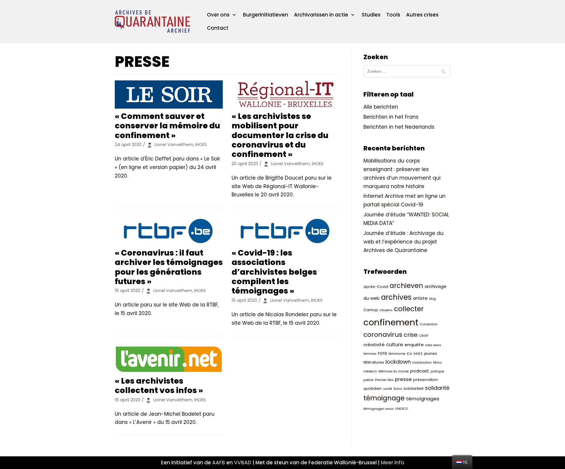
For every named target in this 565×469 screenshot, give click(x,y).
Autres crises (422, 14)
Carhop (370, 310)
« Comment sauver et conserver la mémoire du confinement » (167, 126)
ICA (409, 354)
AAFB (218, 462)
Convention (429, 324)
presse (403, 379)
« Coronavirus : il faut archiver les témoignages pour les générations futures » (169, 267)
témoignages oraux (378, 409)
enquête (414, 345)
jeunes (430, 353)
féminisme (396, 354)
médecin (370, 371)
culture (394, 344)
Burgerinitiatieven (265, 14)
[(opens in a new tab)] (169, 94)
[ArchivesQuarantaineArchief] (152, 21)
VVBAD (242, 462)
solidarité (437, 388)
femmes (369, 354)
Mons (437, 362)
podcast (419, 371)
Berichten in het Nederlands (398, 126)
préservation (425, 379)
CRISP (423, 336)
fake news (433, 345)
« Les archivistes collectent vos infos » (159, 385)
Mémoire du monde (393, 371)
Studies (371, 14)
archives (396, 297)
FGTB (382, 353)
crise (411, 335)
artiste (420, 298)
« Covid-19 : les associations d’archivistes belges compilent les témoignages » (274, 271)
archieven (406, 285)
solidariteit (413, 388)
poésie (368, 380)
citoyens (386, 310)
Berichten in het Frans (390, 116)
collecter (409, 309)
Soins (397, 389)
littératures (373, 362)
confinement (390, 322)
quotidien (372, 388)
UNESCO (401, 409)
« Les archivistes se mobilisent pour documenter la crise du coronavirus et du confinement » (280, 135)
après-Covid (375, 286)
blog (432, 298)
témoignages (422, 398)
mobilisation (422, 362)
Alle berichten (380, 106)
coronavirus (382, 334)
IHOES (418, 354)
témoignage (384, 398)
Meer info (392, 462)
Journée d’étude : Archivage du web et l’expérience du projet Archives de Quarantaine (403, 242)
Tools (393, 14)
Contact (217, 28)
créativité (374, 345)
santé (387, 389)
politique (437, 371)
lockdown (398, 361)
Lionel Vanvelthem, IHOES (180, 145)
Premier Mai (384, 380)
